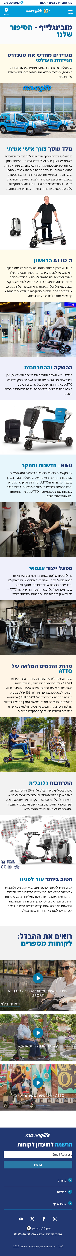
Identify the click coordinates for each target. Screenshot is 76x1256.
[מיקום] (6, 10)
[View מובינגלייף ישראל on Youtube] (21, 1219)
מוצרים (62, 1180)
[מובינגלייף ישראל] (38, 11)
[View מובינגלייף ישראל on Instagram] (55, 1219)
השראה (61, 1192)
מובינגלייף (59, 1204)
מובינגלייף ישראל (29, 1246)
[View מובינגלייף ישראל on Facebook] (44, 1219)
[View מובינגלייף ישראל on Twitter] (32, 1219)
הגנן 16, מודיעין (41, 1228)
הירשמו (38, 1164)
